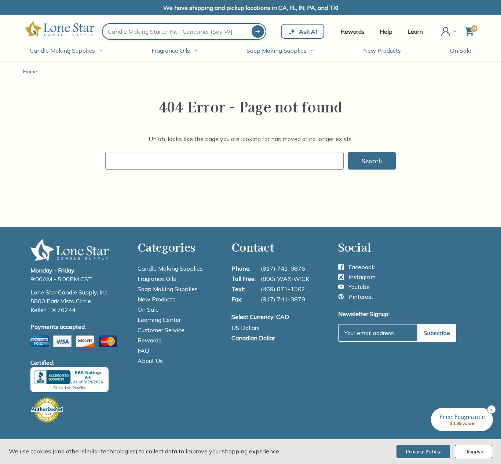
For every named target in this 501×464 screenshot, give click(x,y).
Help (386, 31)
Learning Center (159, 319)
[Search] (258, 31)
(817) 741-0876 (283, 268)
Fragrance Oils (170, 50)
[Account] (449, 31)
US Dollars (245, 327)
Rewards (353, 31)
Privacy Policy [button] (423, 451)
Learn (415, 31)
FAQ (143, 350)
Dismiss (473, 451)
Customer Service (161, 330)
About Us (150, 360)
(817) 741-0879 (283, 299)
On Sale (460, 50)
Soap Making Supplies (276, 50)
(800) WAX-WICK (285, 278)
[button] (462, 419)
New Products (382, 50)
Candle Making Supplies (62, 50)
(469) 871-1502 (283, 289)
